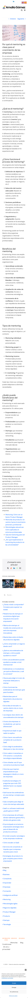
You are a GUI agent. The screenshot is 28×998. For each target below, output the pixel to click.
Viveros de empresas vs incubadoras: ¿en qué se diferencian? (12, 724)
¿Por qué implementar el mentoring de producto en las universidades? (14, 542)
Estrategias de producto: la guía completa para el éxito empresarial (13, 858)
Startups (6, 920)
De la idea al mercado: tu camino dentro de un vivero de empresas (13, 708)
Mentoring (6, 899)
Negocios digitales (9, 908)
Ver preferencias (14, 991)
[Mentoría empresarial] (20, 580)
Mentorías (14, 943)
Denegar (14, 987)
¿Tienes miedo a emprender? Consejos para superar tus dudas (13, 607)
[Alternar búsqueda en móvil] (21, 10)
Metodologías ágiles (10, 904)
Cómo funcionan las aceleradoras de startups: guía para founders (14, 689)
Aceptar (14, 983)
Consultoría (7, 879)
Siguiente (21, 19)
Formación (7, 891)
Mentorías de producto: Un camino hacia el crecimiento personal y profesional (15, 522)
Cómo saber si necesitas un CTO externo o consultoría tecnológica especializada (13, 755)
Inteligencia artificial (10, 895)
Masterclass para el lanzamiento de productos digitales (12, 698)
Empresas (6, 887)
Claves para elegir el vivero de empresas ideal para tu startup (13, 680)
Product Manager (9, 912)
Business (6, 874)
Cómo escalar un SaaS (11, 843)
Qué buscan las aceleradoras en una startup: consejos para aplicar (13, 795)
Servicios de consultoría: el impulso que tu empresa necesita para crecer (12, 849)
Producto (6, 916)
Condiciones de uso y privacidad (6, 946)
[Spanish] (25, 2)
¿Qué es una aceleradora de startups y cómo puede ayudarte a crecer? (13, 653)
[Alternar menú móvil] (25, 10)
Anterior (13, 19)
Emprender (7, 883)
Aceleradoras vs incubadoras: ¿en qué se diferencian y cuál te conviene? (13, 671)
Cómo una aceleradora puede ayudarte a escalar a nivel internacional (13, 662)
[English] (23, 2)
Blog (4, 870)
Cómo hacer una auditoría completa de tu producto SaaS (12, 739)
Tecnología (7, 924)
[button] (25, 970)
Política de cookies (13, 995)
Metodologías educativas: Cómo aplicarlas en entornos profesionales (14, 529)
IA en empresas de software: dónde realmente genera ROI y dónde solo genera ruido (14, 817)
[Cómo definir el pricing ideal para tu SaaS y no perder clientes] (8, 580)
